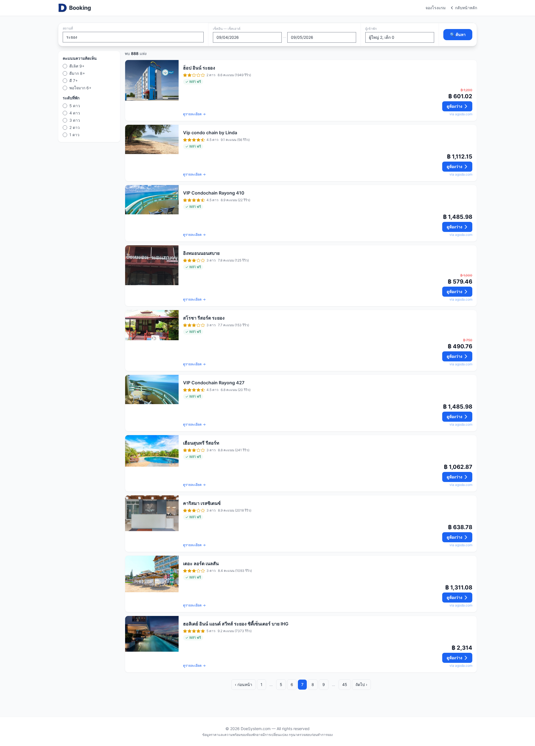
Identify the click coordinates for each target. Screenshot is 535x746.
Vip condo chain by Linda (210, 132)
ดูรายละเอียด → (194, 114)
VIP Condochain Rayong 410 (213, 193)
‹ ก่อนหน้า (243, 684)
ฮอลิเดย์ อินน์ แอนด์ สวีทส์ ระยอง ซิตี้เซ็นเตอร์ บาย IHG (235, 624)
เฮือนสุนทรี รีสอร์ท (201, 443)
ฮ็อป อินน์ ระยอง (199, 68)
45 (344, 684)
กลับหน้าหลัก (466, 7)
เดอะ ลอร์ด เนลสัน (201, 563)
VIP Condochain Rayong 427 (213, 382)
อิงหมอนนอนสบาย (201, 253)
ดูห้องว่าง (454, 106)
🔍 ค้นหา (458, 34)
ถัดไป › (361, 684)
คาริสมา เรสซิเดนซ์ (202, 503)
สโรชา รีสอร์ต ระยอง (204, 318)
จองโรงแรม (435, 7)
